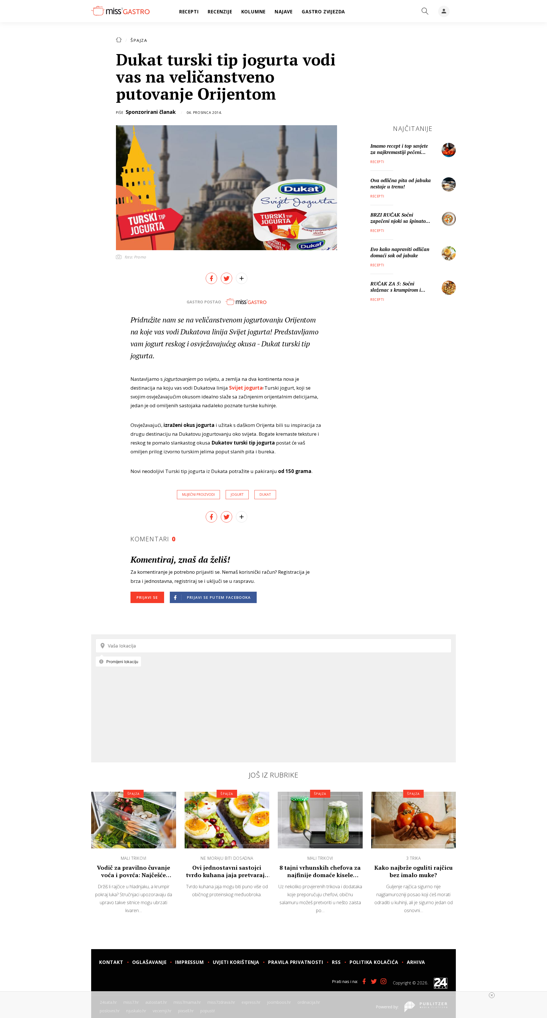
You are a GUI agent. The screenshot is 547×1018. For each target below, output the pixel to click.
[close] (492, 995)
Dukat (265, 494)
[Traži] (425, 11)
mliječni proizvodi (198, 494)
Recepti (377, 161)
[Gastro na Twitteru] (373, 981)
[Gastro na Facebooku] (364, 981)
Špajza (138, 40)
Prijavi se (147, 597)
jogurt (237, 494)
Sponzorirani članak (151, 111)
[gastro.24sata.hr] (120, 11)
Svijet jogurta (246, 387)
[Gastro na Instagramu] (383, 981)
